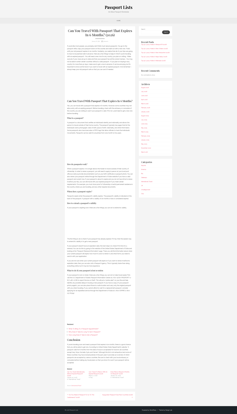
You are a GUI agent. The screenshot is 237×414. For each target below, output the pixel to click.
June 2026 (144, 95)
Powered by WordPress (149, 410)
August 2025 (145, 115)
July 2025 (144, 120)
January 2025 (145, 140)
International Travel (76, 385)
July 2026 (144, 91)
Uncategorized (145, 189)
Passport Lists (118, 7)
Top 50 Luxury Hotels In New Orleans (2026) (154, 48)
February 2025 (145, 136)
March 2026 (144, 103)
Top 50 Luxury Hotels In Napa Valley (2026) (154, 56)
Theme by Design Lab (165, 410)
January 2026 (145, 111)
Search (143, 29)
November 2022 (146, 148)
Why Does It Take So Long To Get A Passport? (85, 332)
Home (118, 20)
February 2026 (145, 107)
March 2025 (144, 132)
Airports (143, 165)
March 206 (144, 152)
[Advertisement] (100, 84)
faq (142, 173)
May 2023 (144, 144)
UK (142, 185)
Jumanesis (106, 41)
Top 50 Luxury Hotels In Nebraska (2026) (153, 60)
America (143, 169)
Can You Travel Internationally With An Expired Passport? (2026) (76, 373)
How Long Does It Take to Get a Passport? (83, 335)
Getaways (144, 177)
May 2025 (144, 128)
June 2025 (144, 124)
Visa (142, 193)
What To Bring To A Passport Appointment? (84, 329)
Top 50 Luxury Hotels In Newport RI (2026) (154, 44)
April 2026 (144, 99)
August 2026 (145, 87)
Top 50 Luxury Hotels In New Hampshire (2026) (155, 52)
